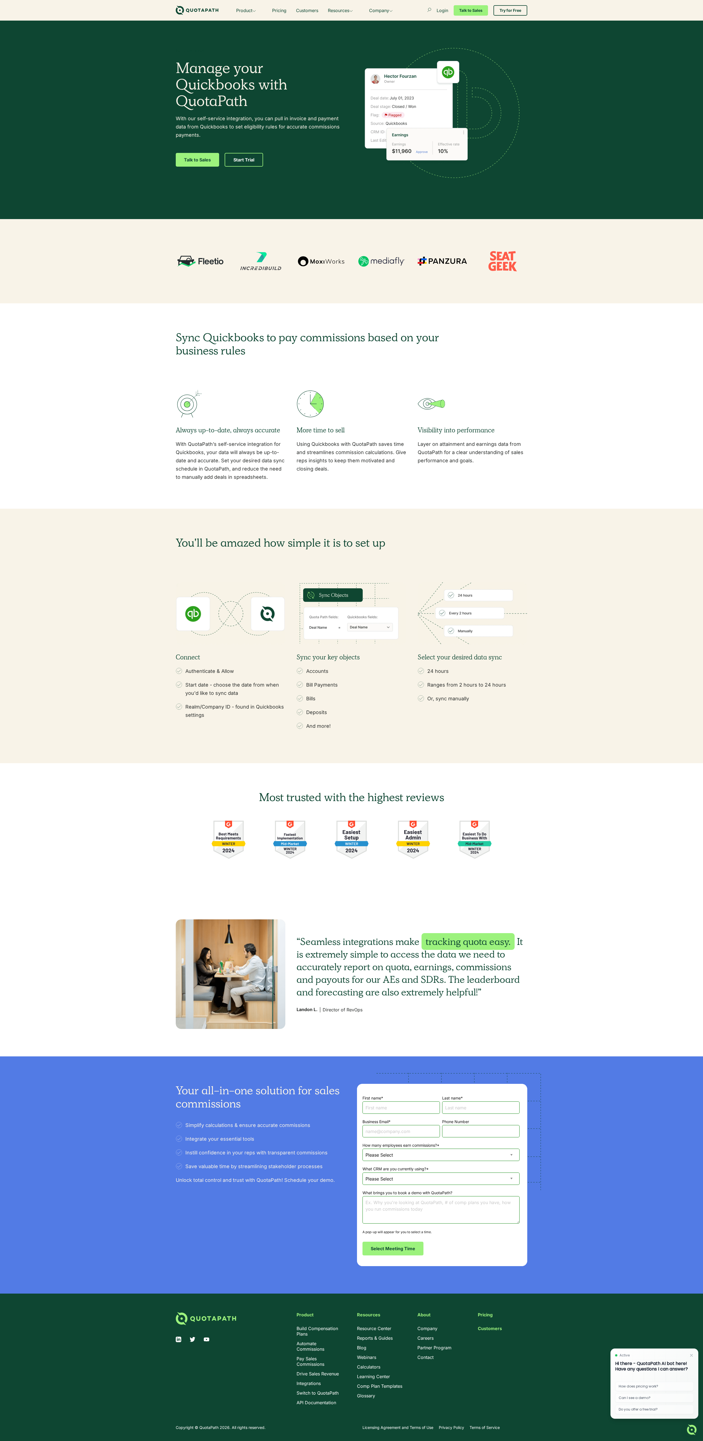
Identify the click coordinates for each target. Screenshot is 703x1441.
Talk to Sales (470, 10)
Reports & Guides (375, 1338)
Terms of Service (485, 1427)
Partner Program (434, 1347)
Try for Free (510, 10)
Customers (307, 10)
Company (379, 10)
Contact (425, 1357)
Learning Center (373, 1376)
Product (244, 10)
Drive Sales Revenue (318, 1373)
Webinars (366, 1357)
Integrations (309, 1383)
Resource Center (374, 1328)
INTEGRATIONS (190, 51)
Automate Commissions (310, 1346)
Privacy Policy (451, 1427)
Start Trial (243, 160)
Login (442, 10)
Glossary (366, 1395)
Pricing (279, 10)
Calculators (368, 1367)
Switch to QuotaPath (318, 1393)
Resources (338, 10)
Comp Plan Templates (379, 1386)
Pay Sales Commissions (310, 1361)
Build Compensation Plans (317, 1331)
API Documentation (316, 1402)
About (424, 1314)
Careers (425, 1338)
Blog (361, 1347)
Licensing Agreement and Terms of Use (397, 1427)
